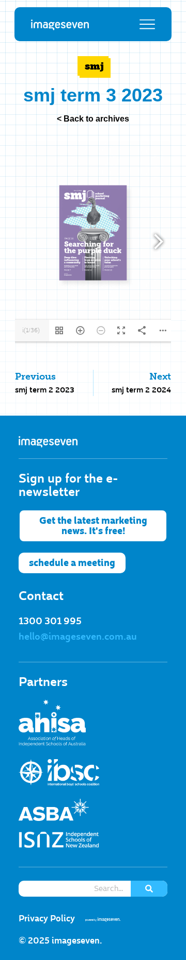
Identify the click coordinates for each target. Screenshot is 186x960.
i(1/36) (31, 330)
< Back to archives (93, 118)
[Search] (149, 889)
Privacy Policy (47, 918)
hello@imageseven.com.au (78, 636)
